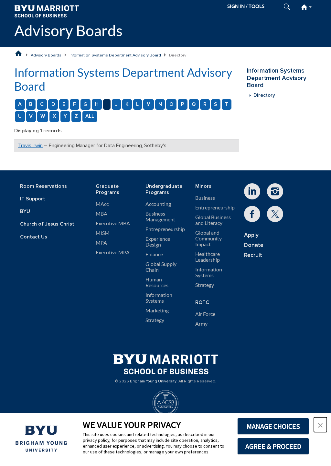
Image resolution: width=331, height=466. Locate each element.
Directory (264, 95)
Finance (154, 254)
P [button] (182, 104)
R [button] (205, 104)
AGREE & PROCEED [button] (273, 446)
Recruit (253, 255)
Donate (253, 245)
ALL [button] (89, 116)
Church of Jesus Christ (47, 224)
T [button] (226, 104)
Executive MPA (113, 252)
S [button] (215, 104)
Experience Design (157, 242)
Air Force (205, 314)
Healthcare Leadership (207, 257)
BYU (25, 211)
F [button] (74, 104)
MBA (101, 214)
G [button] (85, 104)
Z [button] (76, 116)
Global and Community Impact (208, 238)
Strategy (154, 320)
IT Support (32, 199)
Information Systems (158, 298)
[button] (320, 424)
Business (205, 198)
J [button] (116, 104)
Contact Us (33, 237)
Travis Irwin (30, 145)
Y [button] (65, 116)
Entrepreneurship (165, 229)
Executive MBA (113, 223)
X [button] (54, 116)
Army (201, 324)
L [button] (137, 104)
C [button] (42, 104)
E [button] (63, 104)
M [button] (148, 104)
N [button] (160, 104)
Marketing (157, 310)
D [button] (53, 104)
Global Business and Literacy (213, 220)
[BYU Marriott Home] (46, 11)
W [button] (42, 116)
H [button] (97, 104)
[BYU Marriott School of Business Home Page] (18, 53)
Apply (251, 235)
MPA (101, 243)
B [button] (30, 104)
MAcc (102, 204)
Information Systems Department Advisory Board (115, 55)
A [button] (20, 104)
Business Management (160, 216)
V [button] (31, 116)
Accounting (158, 204)
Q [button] (194, 104)
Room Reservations (43, 186)
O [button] (171, 104)
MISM (103, 233)
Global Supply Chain (160, 267)
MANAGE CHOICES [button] (273, 426)
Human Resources (156, 282)
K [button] (127, 104)
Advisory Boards (68, 30)
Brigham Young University (153, 381)
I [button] (107, 104)
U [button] (20, 116)
